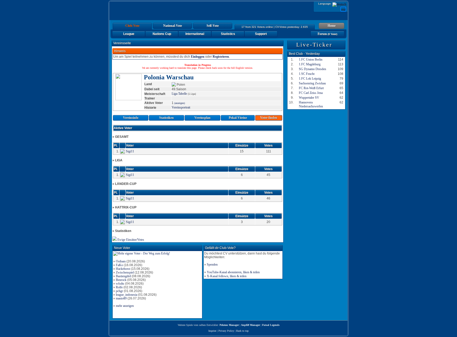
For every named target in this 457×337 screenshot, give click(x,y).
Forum (327, 34)
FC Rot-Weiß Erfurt (311, 88)
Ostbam (121, 261)
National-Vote (172, 26)
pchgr (119, 291)
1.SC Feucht (306, 74)
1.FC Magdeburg (310, 64)
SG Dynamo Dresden (312, 69)
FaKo (119, 265)
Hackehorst (123, 269)
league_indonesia (126, 295)
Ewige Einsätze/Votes (130, 240)
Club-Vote (132, 26)
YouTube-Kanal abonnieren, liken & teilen (233, 272)
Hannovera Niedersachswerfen (311, 104)
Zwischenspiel (125, 272)
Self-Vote (213, 26)
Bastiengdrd (123, 276)
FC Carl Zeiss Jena (311, 93)
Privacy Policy (226, 330)
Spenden (212, 264)
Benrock (121, 280)
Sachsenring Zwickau (312, 83)
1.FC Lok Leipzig (310, 78)
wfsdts (120, 283)
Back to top (242, 330)
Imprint (212, 330)
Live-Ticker (314, 44)
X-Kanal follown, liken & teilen (226, 276)
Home (332, 26)
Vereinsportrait (181, 107)
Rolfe (119, 287)
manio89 (121, 298)
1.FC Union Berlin (310, 59)
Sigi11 (130, 151)
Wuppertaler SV (309, 97)
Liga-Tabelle (179, 93)
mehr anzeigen (125, 306)
